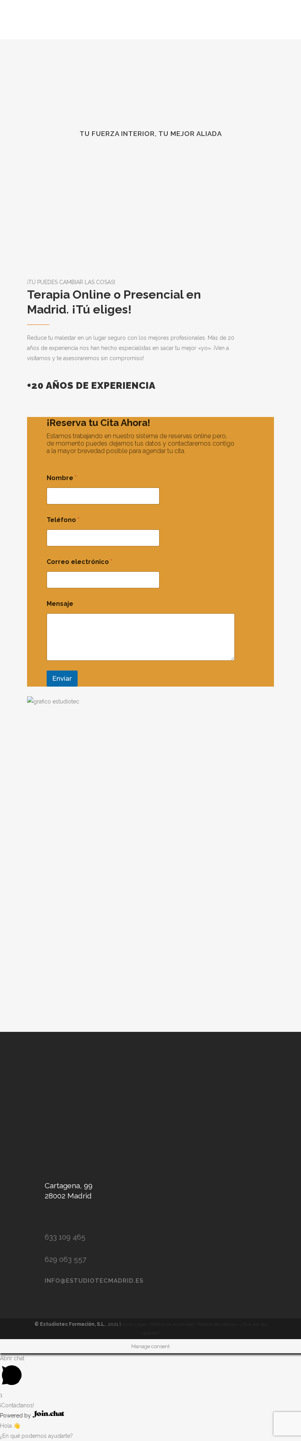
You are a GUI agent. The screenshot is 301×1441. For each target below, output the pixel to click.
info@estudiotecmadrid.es (94, 1280)
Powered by (16, 1415)
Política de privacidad (172, 1324)
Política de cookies (218, 1324)
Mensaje (60, 603)
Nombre (62, 478)
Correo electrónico (79, 562)
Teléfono (63, 520)
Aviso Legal (134, 1324)
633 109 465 (65, 1237)
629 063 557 (65, 1259)
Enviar (62, 678)
